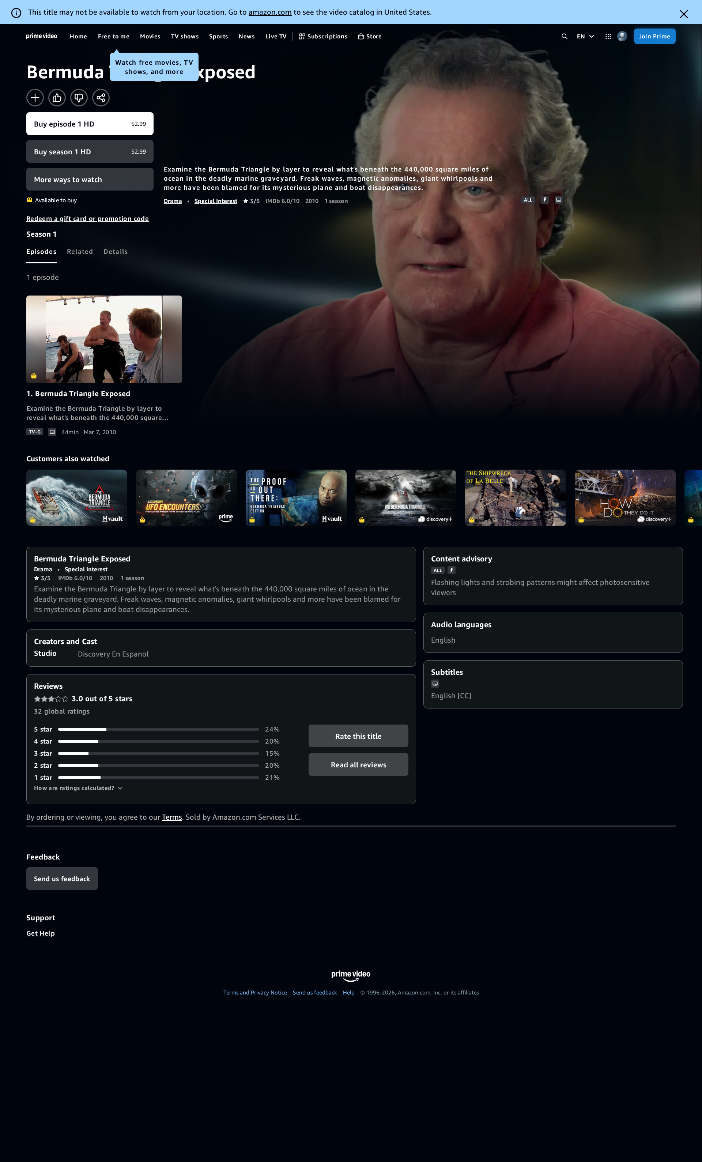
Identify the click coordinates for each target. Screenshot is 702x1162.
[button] (78, 788)
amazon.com (270, 12)
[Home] (41, 36)
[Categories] (608, 36)
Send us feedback (315, 992)
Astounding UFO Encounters (186, 498)
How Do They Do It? (625, 498)
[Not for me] (79, 97)
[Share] (101, 97)
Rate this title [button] (358, 736)
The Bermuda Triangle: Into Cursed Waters (76, 498)
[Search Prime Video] (565, 36)
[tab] (41, 251)
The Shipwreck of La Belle (515, 498)
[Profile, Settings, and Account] (622, 36)
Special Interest (216, 200)
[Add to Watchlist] (35, 97)
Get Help (40, 933)
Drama (173, 200)
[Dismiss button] (684, 14)
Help (349, 992)
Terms (172, 817)
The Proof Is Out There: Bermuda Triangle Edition (296, 498)
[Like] (57, 97)
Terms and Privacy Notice (255, 992)
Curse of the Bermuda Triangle (405, 498)
